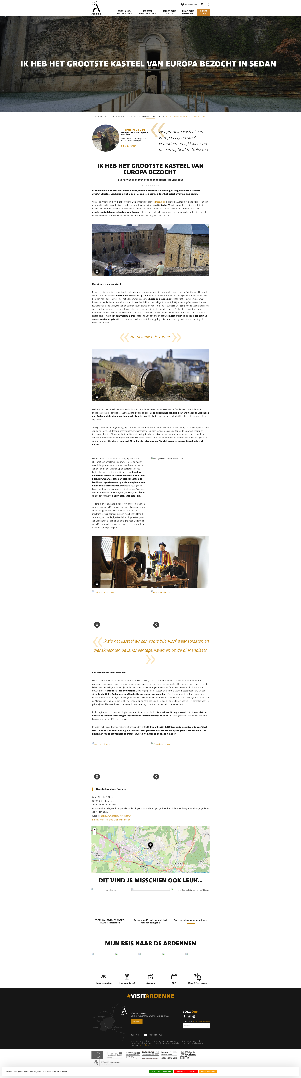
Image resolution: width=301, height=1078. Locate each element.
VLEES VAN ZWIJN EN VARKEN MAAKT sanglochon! (110, 921)
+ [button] (94, 829)
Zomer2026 (203, 12)
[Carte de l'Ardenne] (109, 1025)
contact (136, 1021)
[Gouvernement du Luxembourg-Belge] (107, 1062)
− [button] (94, 833)
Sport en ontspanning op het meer (191, 920)
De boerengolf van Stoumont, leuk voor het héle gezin (151, 921)
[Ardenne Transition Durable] (169, 1055)
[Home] (96, 8)
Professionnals (155, 1035)
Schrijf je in (196, 1022)
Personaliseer (208, 1071)
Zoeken (202, 4)
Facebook (184, 1016)
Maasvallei (160, 202)
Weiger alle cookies (186, 1071)
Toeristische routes (169, 12)
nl (208, 4)
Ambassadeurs (191, 4)
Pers (137, 1035)
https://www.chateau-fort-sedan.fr (116, 816)
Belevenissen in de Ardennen (124, 12)
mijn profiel (131, 146)
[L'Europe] (97, 1055)
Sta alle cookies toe (161, 1071)
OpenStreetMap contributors (201, 872)
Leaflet (183, 872)
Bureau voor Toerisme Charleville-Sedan (111, 819)
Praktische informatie (188, 12)
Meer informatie (145, 1045)
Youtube (194, 1016)
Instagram (189, 1016)
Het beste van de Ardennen (147, 12)
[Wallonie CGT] (188, 1055)
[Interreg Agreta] (114, 1055)
